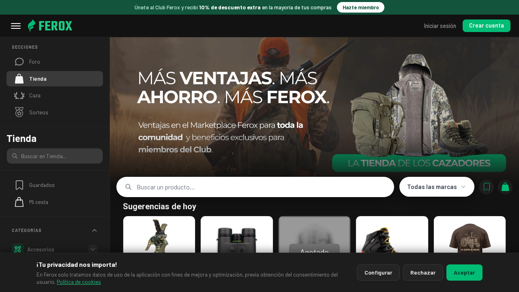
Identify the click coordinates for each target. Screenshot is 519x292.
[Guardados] (486, 187)
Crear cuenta (486, 25)
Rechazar (422, 272)
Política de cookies (79, 282)
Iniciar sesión (440, 25)
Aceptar (464, 272)
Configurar (378, 272)
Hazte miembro (361, 7)
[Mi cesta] (505, 187)
